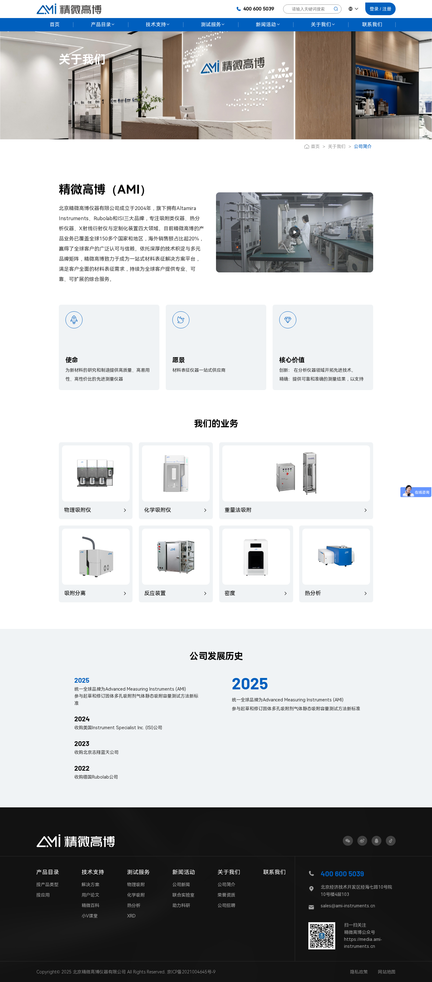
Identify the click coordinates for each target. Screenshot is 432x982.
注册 (386, 8)
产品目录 (47, 872)
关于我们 (337, 146)
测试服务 (138, 872)
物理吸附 (136, 884)
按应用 (43, 895)
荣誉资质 (226, 895)
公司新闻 (181, 884)
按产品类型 (47, 884)
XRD (131, 915)
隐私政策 (359, 971)
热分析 (133, 905)
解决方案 (90, 884)
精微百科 (90, 905)
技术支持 (93, 872)
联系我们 (274, 872)
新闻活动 (183, 872)
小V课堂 (90, 915)
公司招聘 (226, 905)
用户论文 (90, 895)
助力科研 (181, 905)
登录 (374, 8)
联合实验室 (183, 895)
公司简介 (226, 884)
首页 (315, 146)
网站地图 (387, 971)
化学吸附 (136, 895)
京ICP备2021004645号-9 (191, 971)
